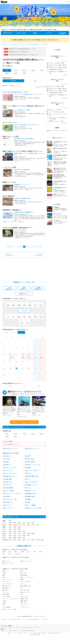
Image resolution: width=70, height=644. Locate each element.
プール (49, 33)
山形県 (28, 522)
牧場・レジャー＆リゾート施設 (9, 609)
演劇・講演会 (5, 588)
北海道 (18, 29)
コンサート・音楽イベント (26, 581)
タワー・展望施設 (6, 607)
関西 (40, 29)
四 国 (4, 537)
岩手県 (19, 522)
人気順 (35, 80)
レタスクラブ (3, 630)
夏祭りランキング (6, 561)
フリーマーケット (6, 581)
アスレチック (23, 605)
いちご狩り (9, 627)
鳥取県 (23, 535)
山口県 (19, 535)
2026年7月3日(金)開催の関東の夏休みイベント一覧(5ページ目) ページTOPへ (31, 616)
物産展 (21, 579)
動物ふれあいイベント (7, 586)
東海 (34, 29)
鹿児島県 (38, 539)
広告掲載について (44, 633)
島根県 (28, 535)
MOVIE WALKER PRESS (24, 630)
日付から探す (8, 33)
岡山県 (14, 535)
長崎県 (19, 539)
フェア (21, 588)
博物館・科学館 (23, 600)
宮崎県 (33, 539)
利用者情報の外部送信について (57, 633)
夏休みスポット (6, 590)
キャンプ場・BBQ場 (24, 590)
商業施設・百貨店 (24, 598)
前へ (10, 246)
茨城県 (24, 73)
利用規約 (9, 633)
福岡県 (10, 539)
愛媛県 (14, 537)
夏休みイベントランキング (26, 561)
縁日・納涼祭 (23, 573)
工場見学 (4, 600)
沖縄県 (42, 539)
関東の (8, 456)
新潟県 (19, 527)
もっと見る (64, 74)
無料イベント (5, 577)
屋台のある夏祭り (24, 575)
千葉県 (32, 70)
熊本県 (23, 539)
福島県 (33, 522)
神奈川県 (24, 70)
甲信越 (30, 29)
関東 (25, 29)
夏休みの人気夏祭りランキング (11, 444)
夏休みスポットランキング (8, 563)
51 (34, 246)
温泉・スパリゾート (24, 596)
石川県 (10, 529)
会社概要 (49, 633)
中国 (46, 29)
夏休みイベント (6, 571)
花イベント (22, 583)
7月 (24, 386)
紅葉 (34, 627)
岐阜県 (14, 531)
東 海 (4, 531)
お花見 (14, 627)
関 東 (4, 525)
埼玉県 (41, 70)
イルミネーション (39, 627)
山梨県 (10, 527)
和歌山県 (29, 533)
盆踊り (4, 575)
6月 (10, 386)
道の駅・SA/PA (23, 603)
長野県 (14, 527)
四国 (49, 29)
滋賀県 (33, 533)
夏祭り (35, 33)
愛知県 (10, 531)
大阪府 (10, 533)
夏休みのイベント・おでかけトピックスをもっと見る (24, 422)
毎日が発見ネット (32, 630)
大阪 (43, 29)
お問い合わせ (25, 633)
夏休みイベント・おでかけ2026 (9, 29)
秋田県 (23, 522)
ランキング (10, 448)
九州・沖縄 (53, 29)
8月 (38, 386)
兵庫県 (19, 533)
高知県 (23, 537)
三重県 (19, 531)
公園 (3, 605)
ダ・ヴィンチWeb (9, 630)
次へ (39, 246)
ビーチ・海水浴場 (6, 596)
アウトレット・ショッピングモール (10, 598)
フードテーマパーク (24, 607)
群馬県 (6, 73)
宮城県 (10, 522)
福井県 (19, 529)
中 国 (4, 535)
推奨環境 (20, 633)
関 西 (4, 533)
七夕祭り (4, 573)
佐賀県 (14, 539)
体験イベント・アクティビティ (27, 577)
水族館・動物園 (6, 594)
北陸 (37, 29)
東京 (27, 29)
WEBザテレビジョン (16, 630)
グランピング (5, 592)
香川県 (10, 537)
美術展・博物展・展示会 (25, 586)
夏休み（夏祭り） (30, 627)
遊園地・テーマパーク (25, 592)
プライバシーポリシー (14, 633)
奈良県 (23, 533)
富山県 (14, 529)
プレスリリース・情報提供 (33, 633)
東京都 (15, 70)
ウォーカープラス (4, 627)
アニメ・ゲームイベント (8, 583)
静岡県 (23, 531)
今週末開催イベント (63, 33)
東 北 (4, 522)
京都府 (14, 533)
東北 (22, 29)
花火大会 (24, 627)
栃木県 (15, 73)
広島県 (10, 535)
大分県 (28, 539)
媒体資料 (39, 633)
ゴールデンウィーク (19, 627)
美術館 (4, 603)
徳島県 (19, 537)
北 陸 (4, 529)
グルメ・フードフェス (7, 579)
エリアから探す (22, 33)
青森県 (14, 522)
